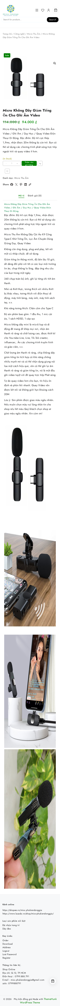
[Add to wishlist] (7, 171)
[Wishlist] (42, 10)
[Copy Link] (29, 184)
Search (52, 19)
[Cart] (55, 10)
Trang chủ (7, 33)
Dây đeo (7, 928)
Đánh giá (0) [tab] (35, 195)
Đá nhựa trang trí (11, 925)
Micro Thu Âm (33, 33)
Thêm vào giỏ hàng (29, 163)
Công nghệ (19, 33)
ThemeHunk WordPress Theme (38, 1000)
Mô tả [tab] (21, 195)
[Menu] (37, 10)
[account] (48, 10)
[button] (54, 63)
